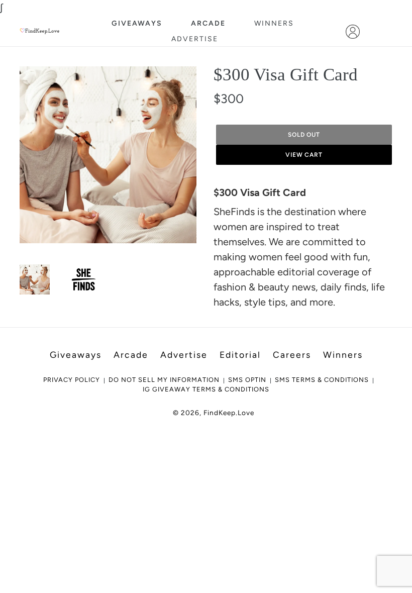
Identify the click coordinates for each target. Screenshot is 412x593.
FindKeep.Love (228, 413)
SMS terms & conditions (322, 379)
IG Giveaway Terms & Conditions (206, 389)
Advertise (194, 39)
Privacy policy (71, 379)
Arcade (208, 23)
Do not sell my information (164, 379)
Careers (292, 354)
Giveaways (137, 23)
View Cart (304, 154)
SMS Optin (247, 379)
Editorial (240, 354)
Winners (274, 23)
